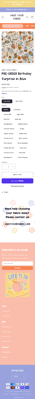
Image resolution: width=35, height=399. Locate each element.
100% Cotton (23, 138)
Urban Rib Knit (9, 148)
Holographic (8, 124)
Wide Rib (18, 119)
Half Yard (19, 101)
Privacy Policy (6, 336)
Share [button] (6, 192)
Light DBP (20, 114)
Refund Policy (6, 331)
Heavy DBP (7, 114)
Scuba (22, 129)
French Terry (8, 138)
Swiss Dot (23, 148)
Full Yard (7, 101)
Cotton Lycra (8, 152)
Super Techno (9, 133)
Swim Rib (22, 152)
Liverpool (17, 109)
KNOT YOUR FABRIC (16, 391)
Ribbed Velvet (23, 124)
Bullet (6, 109)
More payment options (17, 186)
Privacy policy (26, 394)
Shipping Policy (7, 341)
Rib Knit (6, 119)
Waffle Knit (23, 133)
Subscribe (17, 268)
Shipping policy (19, 397)
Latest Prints (6, 316)
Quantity (4, 162)
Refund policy (15, 394)
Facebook (5, 357)
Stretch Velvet (9, 129)
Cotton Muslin (23, 157)
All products (6, 311)
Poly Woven (8, 143)
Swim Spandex (23, 143)
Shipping (4, 87)
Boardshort (8, 157)
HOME (27, 26)
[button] (2, 17)
